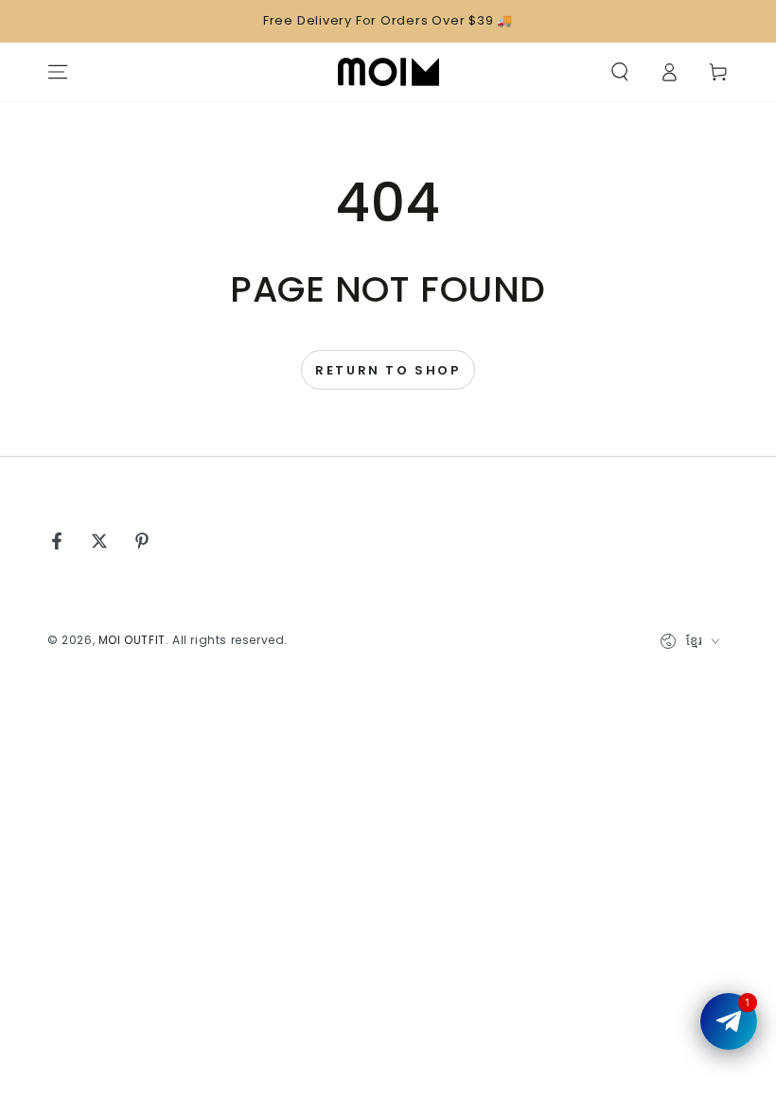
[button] (619, 72)
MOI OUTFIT (132, 640)
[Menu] (57, 72)
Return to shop (387, 370)
